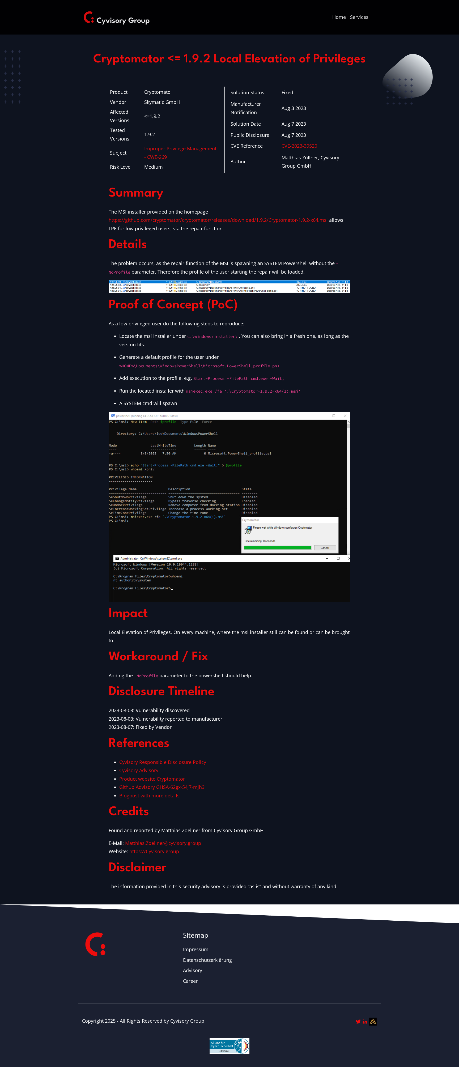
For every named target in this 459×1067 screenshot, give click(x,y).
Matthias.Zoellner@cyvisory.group (163, 843)
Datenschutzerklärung (207, 960)
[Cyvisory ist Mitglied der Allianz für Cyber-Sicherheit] (229, 1042)
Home (339, 17)
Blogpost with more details (149, 795)
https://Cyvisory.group (154, 851)
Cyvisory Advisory (138, 770)
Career (190, 981)
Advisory (192, 970)
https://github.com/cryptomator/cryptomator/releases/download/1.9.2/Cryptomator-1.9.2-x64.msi (218, 220)
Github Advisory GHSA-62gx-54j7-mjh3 (162, 787)
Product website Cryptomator (152, 779)
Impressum (196, 949)
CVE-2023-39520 (299, 146)
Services (359, 17)
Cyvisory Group (187, 1021)
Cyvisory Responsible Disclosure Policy (162, 762)
